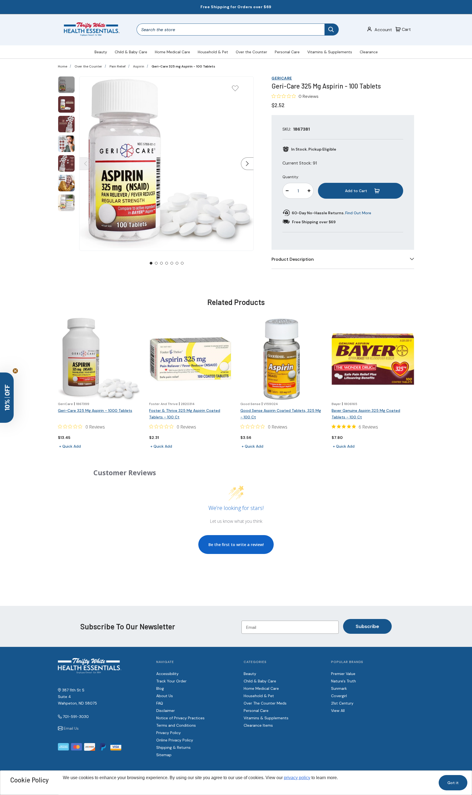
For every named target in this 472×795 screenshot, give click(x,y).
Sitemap (164, 754)
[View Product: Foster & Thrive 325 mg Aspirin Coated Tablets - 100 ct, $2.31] (190, 359)
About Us (164, 695)
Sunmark (339, 688)
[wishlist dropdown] (235, 90)
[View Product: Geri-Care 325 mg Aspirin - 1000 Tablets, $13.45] (99, 359)
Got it (453, 782)
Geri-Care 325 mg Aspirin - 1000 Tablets (95, 410)
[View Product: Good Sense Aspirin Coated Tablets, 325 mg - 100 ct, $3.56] (281, 359)
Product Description (293, 259)
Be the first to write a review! (236, 544)
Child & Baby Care (131, 51)
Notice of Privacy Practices (180, 717)
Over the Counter (251, 51)
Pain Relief (118, 66)
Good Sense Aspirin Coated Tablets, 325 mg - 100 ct (280, 413)
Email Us (71, 728)
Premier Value (343, 673)
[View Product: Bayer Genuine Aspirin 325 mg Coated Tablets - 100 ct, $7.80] (373, 359)
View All (338, 710)
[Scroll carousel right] (247, 163)
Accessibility (167, 673)
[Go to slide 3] (161, 263)
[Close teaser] (15, 371)
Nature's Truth (343, 681)
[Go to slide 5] (171, 263)
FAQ (159, 703)
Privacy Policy (168, 732)
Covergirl (339, 695)
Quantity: (290, 176)
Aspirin (138, 66)
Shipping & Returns (173, 747)
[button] (7, 397)
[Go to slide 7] (182, 263)
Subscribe (367, 626)
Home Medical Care (172, 51)
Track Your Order (171, 681)
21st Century (342, 703)
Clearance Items (258, 725)
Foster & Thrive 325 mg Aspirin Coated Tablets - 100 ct (184, 413)
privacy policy (297, 777)
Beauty (101, 51)
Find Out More (358, 212)
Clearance (369, 51)
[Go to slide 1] (151, 263)
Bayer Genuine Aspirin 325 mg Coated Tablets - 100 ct (366, 413)
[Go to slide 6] (177, 263)
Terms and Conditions (176, 725)
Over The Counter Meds (265, 703)
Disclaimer (165, 710)
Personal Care (287, 51)
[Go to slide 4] (166, 263)
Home (62, 66)
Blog (160, 688)
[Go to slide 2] (156, 263)
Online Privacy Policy (174, 740)
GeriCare (282, 78)
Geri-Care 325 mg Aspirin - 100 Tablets (183, 66)
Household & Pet (213, 51)
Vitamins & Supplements (329, 51)
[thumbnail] (66, 85)
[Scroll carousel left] (85, 163)
